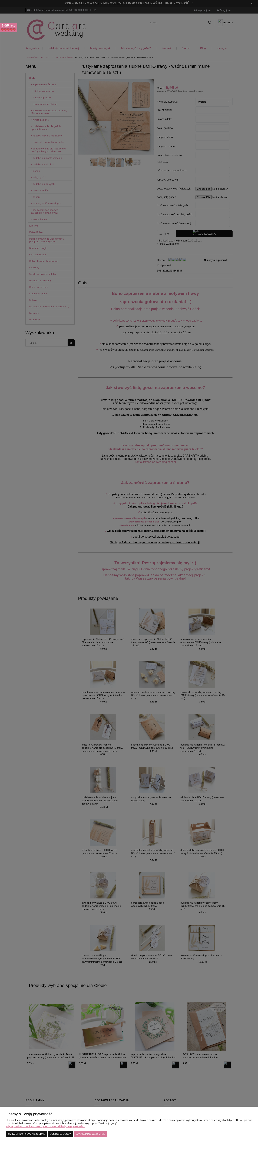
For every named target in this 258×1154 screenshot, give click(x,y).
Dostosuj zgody (60, 1134)
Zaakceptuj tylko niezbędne (26, 1134)
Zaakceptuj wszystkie (90, 1134)
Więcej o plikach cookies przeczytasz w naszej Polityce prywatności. (45, 1126)
